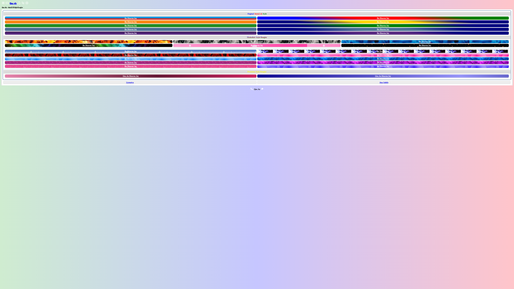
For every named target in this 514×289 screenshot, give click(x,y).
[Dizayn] (262, 89)
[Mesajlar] (7, 4)
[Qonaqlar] (23, 4)
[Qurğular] (27, 4)
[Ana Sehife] (3, 4)
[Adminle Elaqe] (252, 89)
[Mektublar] (19, 4)
